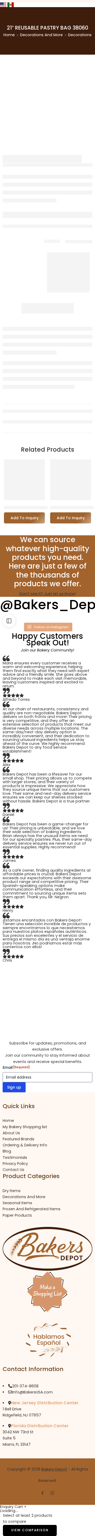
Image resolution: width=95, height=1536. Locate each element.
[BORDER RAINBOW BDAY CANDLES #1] (24, 479)
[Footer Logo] (47, 1248)
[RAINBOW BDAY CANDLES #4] (70, 479)
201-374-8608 (25, 1386)
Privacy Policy (15, 1163)
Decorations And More (41, 34)
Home (9, 34)
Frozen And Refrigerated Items (31, 1209)
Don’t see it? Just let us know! (48, 593)
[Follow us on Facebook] (42, 1493)
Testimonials (15, 1157)
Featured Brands (18, 1139)
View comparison (30, 1530)
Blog (7, 1151)
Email (16, 1067)
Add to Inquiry (25, 518)
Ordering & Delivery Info (25, 1145)
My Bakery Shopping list (25, 1126)
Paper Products (17, 1215)
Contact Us (13, 1169)
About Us (11, 1133)
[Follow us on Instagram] (52, 1493)
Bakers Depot (54, 1469)
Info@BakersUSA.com (32, 1392)
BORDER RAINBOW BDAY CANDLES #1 (41, 507)
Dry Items (12, 1190)
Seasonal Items (17, 1203)
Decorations (80, 34)
